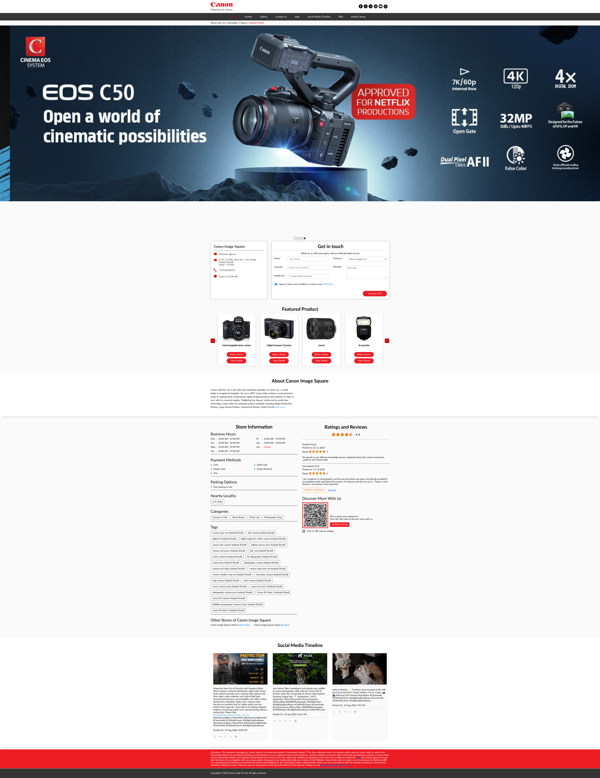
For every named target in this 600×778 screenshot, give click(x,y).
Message (337, 267)
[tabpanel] (300, 113)
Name (277, 258)
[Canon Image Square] (221, 6)
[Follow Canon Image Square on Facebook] (361, 6)
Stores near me (218, 23)
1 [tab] (295, 238)
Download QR (340, 525)
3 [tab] (301, 238)
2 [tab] (298, 238)
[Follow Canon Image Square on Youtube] (381, 6)
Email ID (278, 267)
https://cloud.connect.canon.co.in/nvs (231, 715)
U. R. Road (217, 502)
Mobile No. (280, 276)
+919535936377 (227, 270)
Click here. (328, 284)
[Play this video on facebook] (360, 670)
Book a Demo (236, 354)
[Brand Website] (386, 6)
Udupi (243, 23)
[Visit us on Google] (366, 6)
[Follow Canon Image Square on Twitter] (371, 6)
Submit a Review (313, 490)
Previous (213, 341)
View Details (236, 361)
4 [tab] (304, 238)
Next (387, 341)
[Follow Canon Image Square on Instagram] (376, 6)
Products (337, 258)
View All (332, 490)
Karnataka (233, 23)
